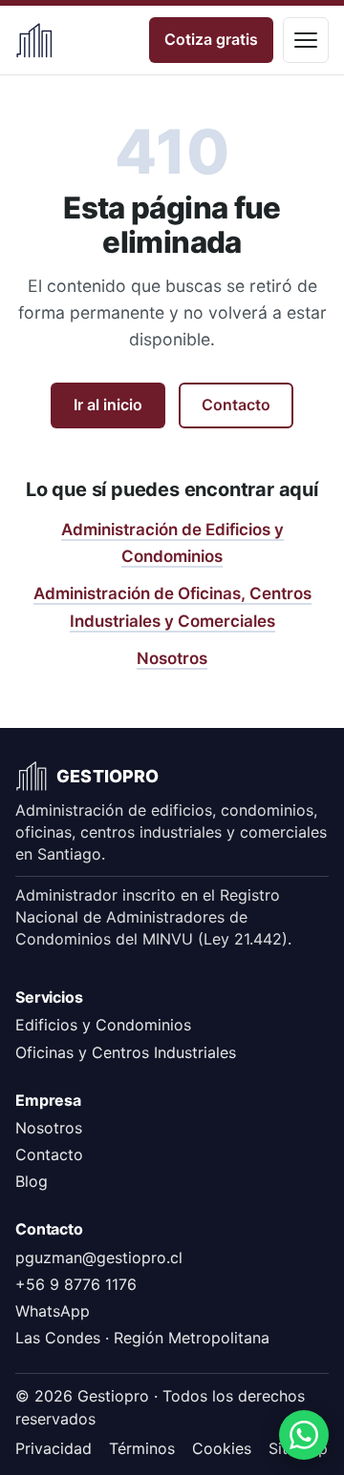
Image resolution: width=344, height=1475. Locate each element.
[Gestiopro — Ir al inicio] (34, 40)
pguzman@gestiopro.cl (99, 1257)
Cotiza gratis (211, 39)
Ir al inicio (108, 404)
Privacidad (53, 1448)
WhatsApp (52, 1310)
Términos (142, 1448)
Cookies (221, 1448)
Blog (31, 1181)
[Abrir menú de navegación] (306, 40)
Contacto (236, 404)
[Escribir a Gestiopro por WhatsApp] (304, 1435)
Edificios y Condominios (103, 1024)
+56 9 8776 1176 (76, 1284)
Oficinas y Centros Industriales (125, 1052)
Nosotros (172, 658)
